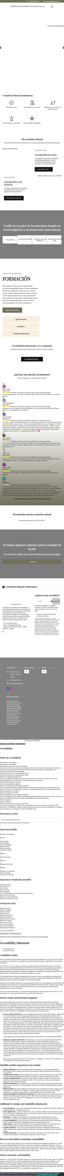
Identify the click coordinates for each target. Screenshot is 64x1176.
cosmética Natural (34, 139)
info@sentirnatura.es (16, 683)
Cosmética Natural (11, 95)
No (44, 1175)
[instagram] (3, 631)
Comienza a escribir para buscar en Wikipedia (14, 823)
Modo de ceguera (5, 800)
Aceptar (40, 1175)
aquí (49, 499)
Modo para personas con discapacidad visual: (14, 773)
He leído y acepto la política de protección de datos (46, 615)
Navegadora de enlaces (7, 927)
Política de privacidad (51, 1175)
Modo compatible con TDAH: (9, 791)
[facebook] (8, 688)
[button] (32, 587)
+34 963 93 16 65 (15, 680)
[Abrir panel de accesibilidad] (0, 1171)
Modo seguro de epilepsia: (8, 762)
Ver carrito (3, 744)
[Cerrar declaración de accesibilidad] (0, 940)
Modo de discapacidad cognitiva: (10, 782)
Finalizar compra (10, 744)
